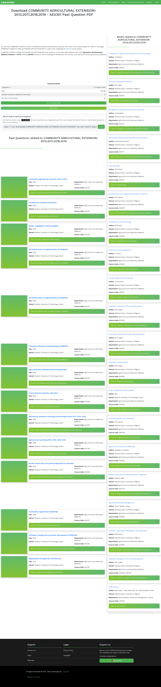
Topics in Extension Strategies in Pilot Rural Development (128, 578)
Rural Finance (114, 587)
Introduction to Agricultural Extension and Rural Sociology (130, 53)
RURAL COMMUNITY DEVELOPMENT (44, 226)
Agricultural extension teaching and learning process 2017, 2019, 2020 (57, 416)
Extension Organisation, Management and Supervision (128, 531)
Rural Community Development (120, 250)
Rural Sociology (114, 166)
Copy (101, 127)
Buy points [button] (117, 661)
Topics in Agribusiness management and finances (46, 572)
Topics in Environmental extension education (44, 406)
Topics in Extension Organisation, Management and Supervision (130, 550)
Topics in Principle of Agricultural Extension (124, 297)
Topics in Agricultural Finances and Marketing (125, 465)
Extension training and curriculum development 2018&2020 (53, 535)
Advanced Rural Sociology (118, 362)
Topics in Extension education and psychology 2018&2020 (49, 359)
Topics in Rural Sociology (118, 185)
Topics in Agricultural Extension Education (124, 100)
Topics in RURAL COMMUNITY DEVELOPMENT (45, 239)
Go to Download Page (53, 103)
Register (149, 2)
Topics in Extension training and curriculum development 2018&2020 (52, 548)
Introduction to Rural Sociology (120, 222)
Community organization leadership (43, 512)
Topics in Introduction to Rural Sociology (123, 241)
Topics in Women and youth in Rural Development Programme (130, 493)
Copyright (66, 655)
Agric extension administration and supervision (48, 370)
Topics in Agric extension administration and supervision (48, 383)
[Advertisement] (51, 32)
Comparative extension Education (43, 203)
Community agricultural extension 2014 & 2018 (48, 179)
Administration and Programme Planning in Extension (128, 194)
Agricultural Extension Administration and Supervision (128, 138)
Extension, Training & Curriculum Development (125, 306)
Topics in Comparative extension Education (44, 216)
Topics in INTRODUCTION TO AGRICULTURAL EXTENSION (49, 263)
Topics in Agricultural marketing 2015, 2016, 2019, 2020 (48, 453)
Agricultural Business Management (121, 503)
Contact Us (31, 650)
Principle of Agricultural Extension (121, 278)
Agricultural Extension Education (120, 81)
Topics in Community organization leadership (45, 525)
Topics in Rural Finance (118, 606)
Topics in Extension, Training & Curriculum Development (128, 325)
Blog (123, 2)
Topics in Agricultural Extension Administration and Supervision (131, 157)
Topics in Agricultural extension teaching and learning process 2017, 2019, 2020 (56, 430)
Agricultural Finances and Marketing (122, 446)
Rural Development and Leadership (121, 418)
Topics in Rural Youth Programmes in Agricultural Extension (129, 353)
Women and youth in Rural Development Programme (128, 474)
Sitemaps (30, 660)
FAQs (29, 655)
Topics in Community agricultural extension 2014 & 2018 (48, 192)
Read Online (54, 108)
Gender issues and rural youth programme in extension (51, 463)
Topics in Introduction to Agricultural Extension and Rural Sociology (132, 72)
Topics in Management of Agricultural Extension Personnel (129, 129)
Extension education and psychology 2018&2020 (48, 346)
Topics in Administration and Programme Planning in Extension (130, 213)
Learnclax (7, 2)
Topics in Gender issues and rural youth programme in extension (51, 477)
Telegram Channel (33, 677)
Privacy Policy (68, 650)
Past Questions (113, 2)
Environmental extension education (43, 393)
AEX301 (68, 49)
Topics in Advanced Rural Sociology (121, 381)
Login (157, 2)
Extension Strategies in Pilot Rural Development (126, 559)
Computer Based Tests (135, 2)
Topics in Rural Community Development (123, 269)
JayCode (66, 671)
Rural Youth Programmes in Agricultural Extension (127, 334)
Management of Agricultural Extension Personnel (126, 110)
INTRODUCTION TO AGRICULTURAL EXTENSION (48, 249)
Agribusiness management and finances (45, 559)
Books (103, 2)
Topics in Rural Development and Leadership (124, 437)
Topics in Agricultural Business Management (124, 522)
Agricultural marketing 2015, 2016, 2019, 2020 (47, 440)
